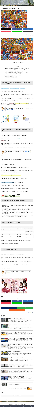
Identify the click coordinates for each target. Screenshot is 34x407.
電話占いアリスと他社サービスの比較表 (11, 76)
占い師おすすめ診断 (9, 109)
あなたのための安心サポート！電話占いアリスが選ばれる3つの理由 (15, 69)
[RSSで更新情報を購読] (17, 310)
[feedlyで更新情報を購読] (25, 308)
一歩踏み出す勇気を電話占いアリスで (10, 77)
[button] (28, 31)
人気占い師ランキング (17, 175)
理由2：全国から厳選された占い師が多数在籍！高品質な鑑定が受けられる (17, 72)
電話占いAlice (27, 151)
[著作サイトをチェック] (9, 308)
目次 (16, 66)
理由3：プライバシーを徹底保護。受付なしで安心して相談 (15, 73)
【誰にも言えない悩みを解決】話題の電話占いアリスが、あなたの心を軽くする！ (17, 68)
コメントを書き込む (17, 395)
